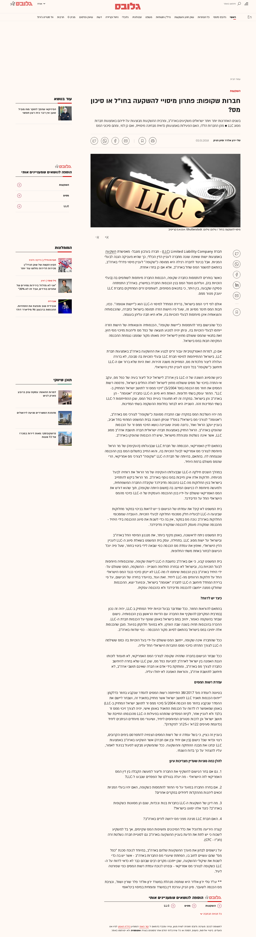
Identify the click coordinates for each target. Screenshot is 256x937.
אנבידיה (52, 301)
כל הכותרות (204, 17)
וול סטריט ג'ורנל (45, 17)
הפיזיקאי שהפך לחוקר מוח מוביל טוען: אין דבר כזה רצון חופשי (37, 111)
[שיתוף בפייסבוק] (115, 141)
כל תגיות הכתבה (212, 914)
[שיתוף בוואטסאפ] (105, 141)
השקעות (235, 91)
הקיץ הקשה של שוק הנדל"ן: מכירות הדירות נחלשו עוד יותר (38, 266)
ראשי (233, 17)
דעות (99, 17)
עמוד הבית (235, 79)
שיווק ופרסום (86, 17)
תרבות (60, 17)
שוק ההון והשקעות (184, 17)
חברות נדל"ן (49, 259)
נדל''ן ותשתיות (163, 17)
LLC (166, 251)
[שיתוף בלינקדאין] (236, 285)
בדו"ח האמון (124, 926)
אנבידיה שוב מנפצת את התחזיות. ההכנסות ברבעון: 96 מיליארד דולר (36, 307)
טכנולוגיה (137, 17)
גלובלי (125, 17)
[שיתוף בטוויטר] (94, 141)
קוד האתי (144, 926)
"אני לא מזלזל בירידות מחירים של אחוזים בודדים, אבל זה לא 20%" (36, 287)
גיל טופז (51, 280)
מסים (187, 906)
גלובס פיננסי (219, 17)
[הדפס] (152, 141)
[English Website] (249, 17)
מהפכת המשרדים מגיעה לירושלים (36, 413)
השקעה (110, 251)
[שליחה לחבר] (125, 141)
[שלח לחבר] (236, 295)
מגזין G (71, 17)
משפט (148, 17)
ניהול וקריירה (112, 17)
